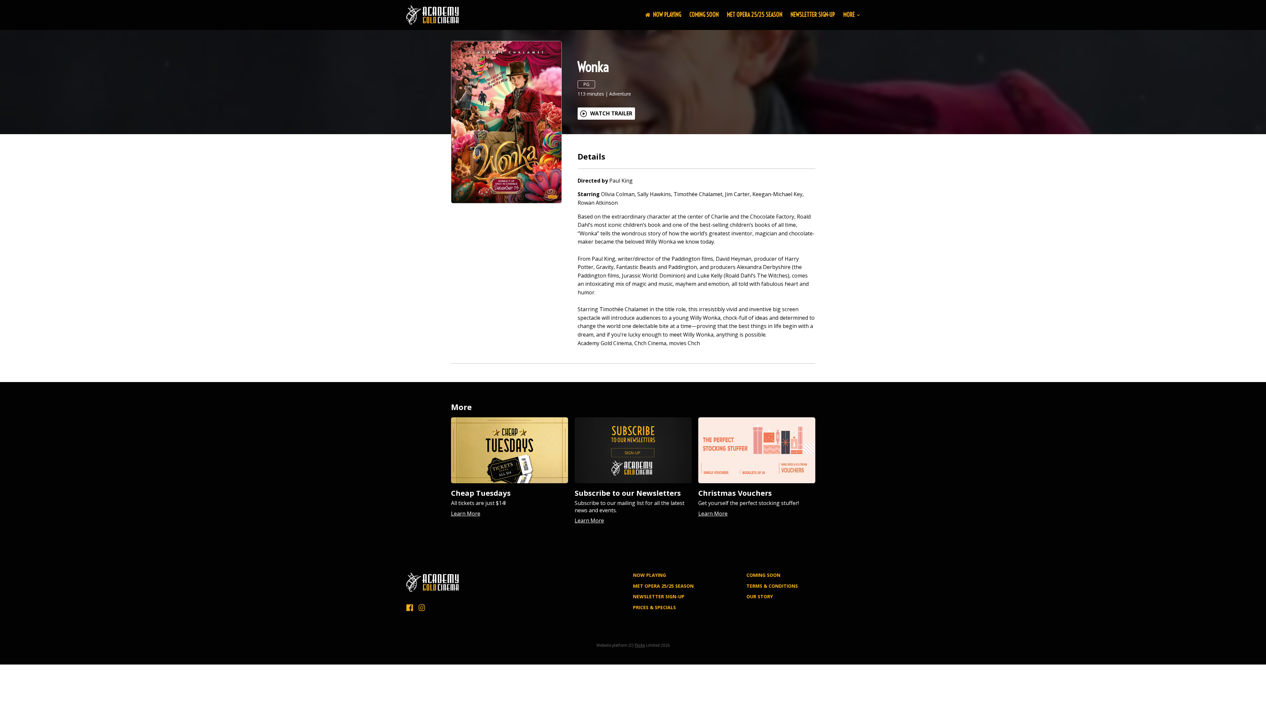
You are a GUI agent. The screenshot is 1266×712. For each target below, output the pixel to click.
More (849, 15)
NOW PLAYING (667, 14)
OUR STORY (759, 596)
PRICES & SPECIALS (654, 607)
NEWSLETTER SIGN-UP (813, 14)
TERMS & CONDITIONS (772, 586)
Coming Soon (704, 14)
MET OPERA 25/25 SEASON (754, 14)
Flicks (640, 645)
